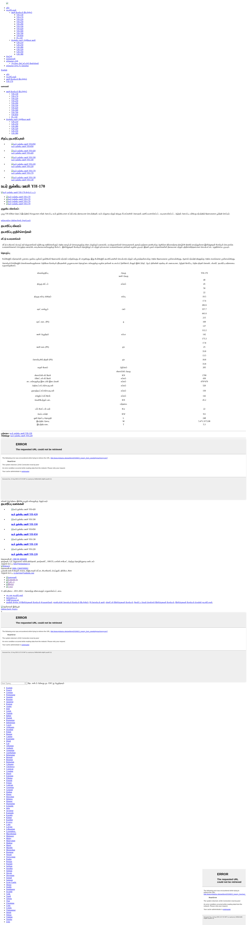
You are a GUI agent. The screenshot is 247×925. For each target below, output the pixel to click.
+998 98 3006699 (19, 559)
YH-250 (19, 22)
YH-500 (19, 31)
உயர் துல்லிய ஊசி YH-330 (22, 160)
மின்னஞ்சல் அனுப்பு (9, 609)
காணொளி (10, 59)
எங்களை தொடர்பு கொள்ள (17, 66)
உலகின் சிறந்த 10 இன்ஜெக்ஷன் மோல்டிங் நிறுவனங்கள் (29, 602)
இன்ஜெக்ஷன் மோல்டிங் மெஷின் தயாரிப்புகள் (193, 602)
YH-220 (19, 19)
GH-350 (19, 52)
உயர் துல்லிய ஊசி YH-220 (22, 166)
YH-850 (19, 35)
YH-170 (19, 17)
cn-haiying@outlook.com (23, 573)
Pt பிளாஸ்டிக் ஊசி (97, 602)
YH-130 (19, 15)
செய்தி (9, 56)
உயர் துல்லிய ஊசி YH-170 (22, 173)
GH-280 (19, 47)
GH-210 (19, 42)
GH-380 (19, 54)
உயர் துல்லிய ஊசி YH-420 (22, 153)
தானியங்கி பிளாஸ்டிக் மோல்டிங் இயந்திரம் (71, 602)
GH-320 (19, 49)
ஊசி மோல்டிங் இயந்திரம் (21, 12)
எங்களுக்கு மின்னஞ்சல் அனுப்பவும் (16, 220)
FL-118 (19, 38)
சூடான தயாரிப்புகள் (14, 595)
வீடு (7, 8)
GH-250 (19, 45)
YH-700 (19, 33)
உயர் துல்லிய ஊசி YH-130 (22, 180)
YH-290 (19, 24)
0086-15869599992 (20, 568)
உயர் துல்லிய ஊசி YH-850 (22, 146)
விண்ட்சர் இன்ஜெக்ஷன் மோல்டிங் (119, 602)
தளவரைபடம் (11, 598)
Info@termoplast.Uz (21, 564)
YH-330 (19, 26)
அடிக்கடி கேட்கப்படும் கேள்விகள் (25, 63)
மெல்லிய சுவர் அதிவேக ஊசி (23, 40)
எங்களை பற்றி (12, 61)
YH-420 (19, 29)
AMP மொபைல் (12, 600)
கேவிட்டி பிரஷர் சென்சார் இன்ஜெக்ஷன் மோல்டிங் (154, 602)
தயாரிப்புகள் (11, 10)
